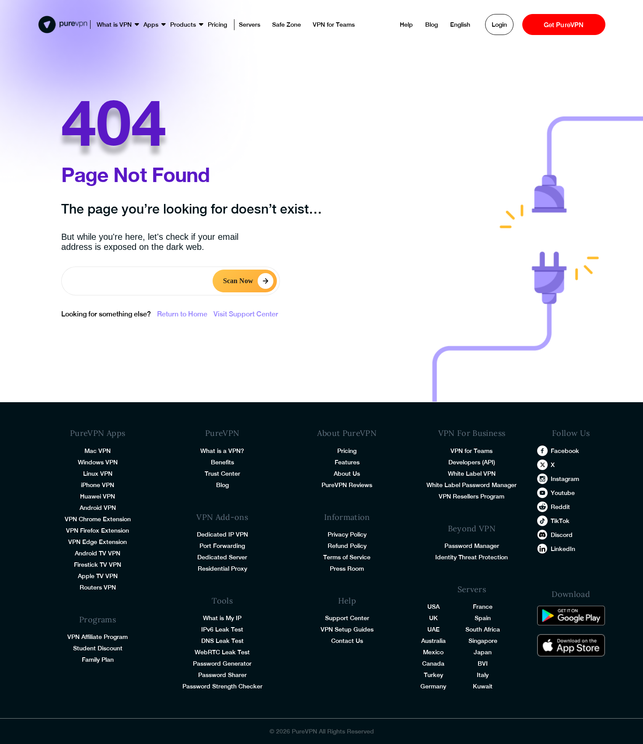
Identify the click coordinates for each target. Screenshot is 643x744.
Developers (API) (471, 462)
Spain (483, 617)
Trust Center (222, 473)
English (460, 24)
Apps (150, 24)
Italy (483, 674)
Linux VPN (97, 473)
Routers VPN (98, 587)
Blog (431, 24)
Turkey (433, 674)
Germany (433, 686)
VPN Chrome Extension (98, 519)
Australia (433, 640)
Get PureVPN (564, 24)
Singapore (482, 640)
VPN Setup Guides (347, 629)
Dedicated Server (222, 557)
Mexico (433, 652)
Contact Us (347, 640)
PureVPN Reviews (347, 484)
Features (347, 462)
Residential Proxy (222, 568)
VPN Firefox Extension (97, 530)
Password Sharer (222, 674)
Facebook (565, 450)
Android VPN (98, 507)
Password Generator (222, 663)
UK (433, 617)
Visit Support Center (245, 314)
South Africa (482, 629)
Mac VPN (97, 450)
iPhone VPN (97, 484)
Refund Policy (347, 545)
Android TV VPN (97, 553)
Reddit (560, 506)
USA (433, 606)
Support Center (347, 617)
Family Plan (98, 659)
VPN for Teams (334, 24)
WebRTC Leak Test (222, 652)
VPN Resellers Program (471, 496)
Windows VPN (98, 462)
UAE (433, 629)
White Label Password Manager (471, 484)
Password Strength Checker (222, 686)
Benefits (222, 462)
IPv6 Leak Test (222, 629)
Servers (249, 24)
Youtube (563, 492)
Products (183, 24)
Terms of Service (346, 557)
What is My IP (222, 617)
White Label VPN (472, 473)
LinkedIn (563, 548)
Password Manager (471, 545)
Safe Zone (286, 24)
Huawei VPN (97, 496)
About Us (347, 473)
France (483, 606)
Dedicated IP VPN (222, 534)
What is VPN (114, 24)
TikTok (560, 520)
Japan (483, 652)
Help (406, 24)
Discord (562, 534)
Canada (433, 663)
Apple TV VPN (98, 575)
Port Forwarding (222, 545)
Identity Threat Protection (471, 557)
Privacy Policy (347, 534)
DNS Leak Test (222, 640)
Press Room (347, 568)
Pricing (217, 24)
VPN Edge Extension (97, 541)
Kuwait (483, 686)
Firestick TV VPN (97, 564)
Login (499, 24)
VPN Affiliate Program (97, 636)
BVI (483, 663)
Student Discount (97, 648)
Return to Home (182, 314)
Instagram (565, 478)
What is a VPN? (222, 450)
